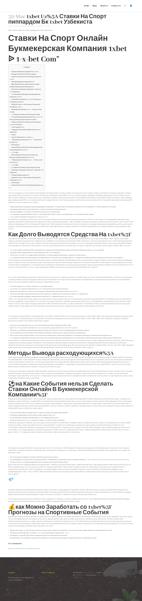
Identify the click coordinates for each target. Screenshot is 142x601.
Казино (13, 135)
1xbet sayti (126, 245)
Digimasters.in (80, 575)
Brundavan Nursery (89, 572)
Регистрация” (15, 145)
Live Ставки (14, 152)
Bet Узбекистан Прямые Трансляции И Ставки (25, 114)
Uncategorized (23, 26)
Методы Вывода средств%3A (20, 175)
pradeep (32, 26)
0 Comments (40, 26)
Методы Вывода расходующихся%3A (23, 82)
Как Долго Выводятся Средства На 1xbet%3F (25, 71)
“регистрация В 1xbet (17, 127)
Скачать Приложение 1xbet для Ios (22, 137)
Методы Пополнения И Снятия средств (23, 74)
